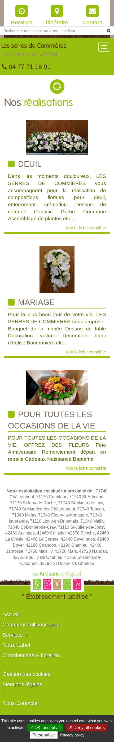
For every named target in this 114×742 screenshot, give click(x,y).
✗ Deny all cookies (87, 727)
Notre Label (16, 645)
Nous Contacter (21, 703)
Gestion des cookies (26, 674)
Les (33, 50)
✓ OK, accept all (45, 727)
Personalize (43, 735)
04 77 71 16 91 (29, 66)
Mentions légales (22, 684)
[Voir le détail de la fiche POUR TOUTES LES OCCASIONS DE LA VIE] (57, 387)
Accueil (11, 614)
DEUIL (29, 164)
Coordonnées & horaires (31, 655)
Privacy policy (72, 735)
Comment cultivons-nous (32, 625)
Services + (15, 635)
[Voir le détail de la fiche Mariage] (57, 269)
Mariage (35, 302)
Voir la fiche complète (86, 227)
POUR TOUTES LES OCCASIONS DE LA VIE (51, 420)
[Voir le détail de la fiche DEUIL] (57, 137)
